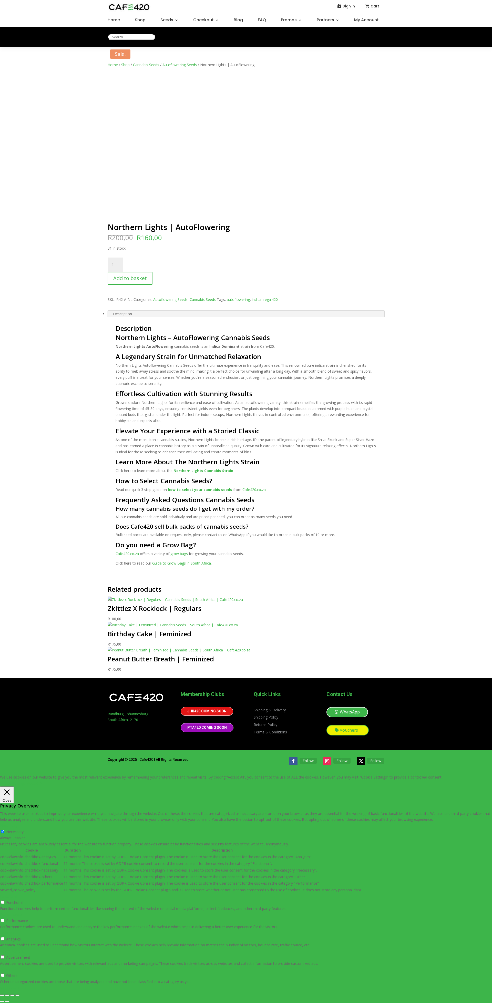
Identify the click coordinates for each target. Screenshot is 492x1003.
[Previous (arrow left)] (2, 1001)
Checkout (203, 20)
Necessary (15, 831)
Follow (308, 760)
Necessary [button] (8, 825)
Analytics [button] (7, 932)
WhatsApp (350, 712)
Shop (140, 20)
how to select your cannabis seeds (200, 489)
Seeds (166, 20)
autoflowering (238, 299)
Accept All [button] (35, 783)
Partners (325, 20)
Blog (238, 20)
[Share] (12, 995)
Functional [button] (8, 896)
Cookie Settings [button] (13, 783)
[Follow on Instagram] (327, 761)
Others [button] (5, 969)
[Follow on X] (361, 761)
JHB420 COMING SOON (207, 711)
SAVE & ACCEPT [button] (13, 987)
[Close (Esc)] (17, 995)
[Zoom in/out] (2, 995)
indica (256, 299)
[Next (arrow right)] (7, 1001)
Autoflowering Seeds (179, 64)
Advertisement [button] (12, 951)
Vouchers (349, 730)
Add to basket (130, 278)
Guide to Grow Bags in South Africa (181, 563)
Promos (289, 20)
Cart (375, 6)
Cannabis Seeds (146, 64)
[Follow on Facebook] (293, 761)
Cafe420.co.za (254, 489)
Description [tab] (122, 313)
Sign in (349, 6)
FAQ (262, 20)
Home (114, 20)
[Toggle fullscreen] (7, 995)
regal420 (270, 299)
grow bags (179, 553)
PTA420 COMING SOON (207, 727)
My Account (366, 20)
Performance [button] (11, 914)
